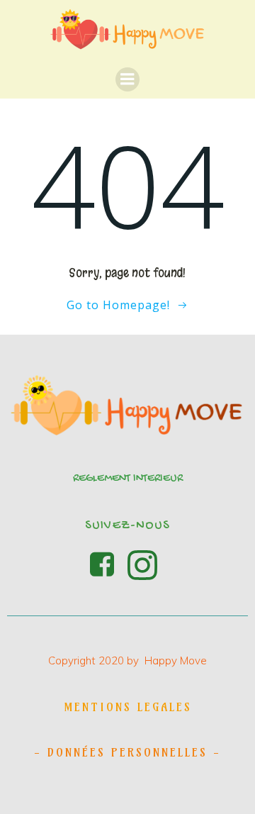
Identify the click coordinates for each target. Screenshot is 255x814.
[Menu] (127, 79)
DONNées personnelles (127, 752)
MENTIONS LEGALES (128, 707)
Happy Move (175, 660)
